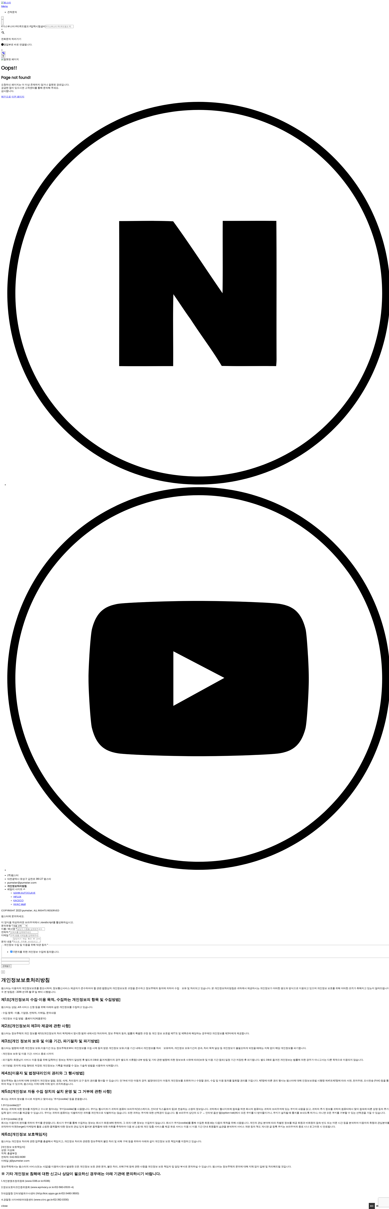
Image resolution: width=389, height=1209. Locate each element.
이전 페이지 (18, 96)
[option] (377, 1206)
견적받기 (6, 966)
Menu (4, 6)
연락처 (5, 932)
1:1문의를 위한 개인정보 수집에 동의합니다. (36, 952)
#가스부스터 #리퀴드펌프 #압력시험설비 (23, 26)
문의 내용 (7, 941)
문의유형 (6, 925)
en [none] (377, 1206)
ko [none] (371, 1206)
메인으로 (6, 96)
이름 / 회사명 (9, 929)
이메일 (5, 935)
